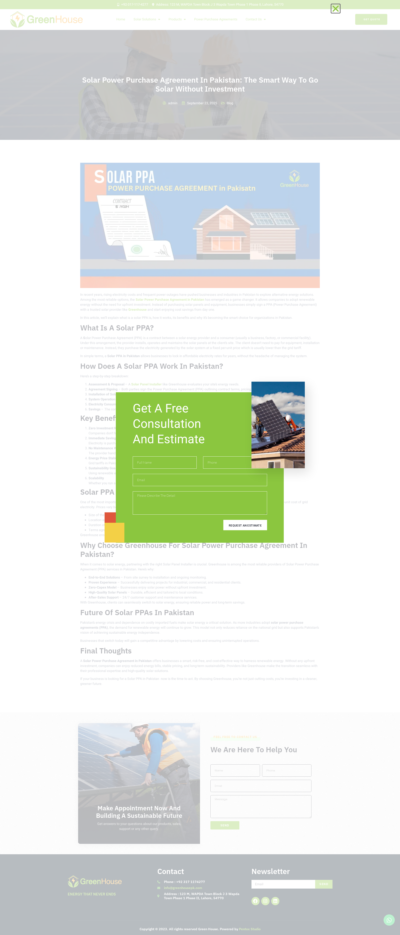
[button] (335, 8)
